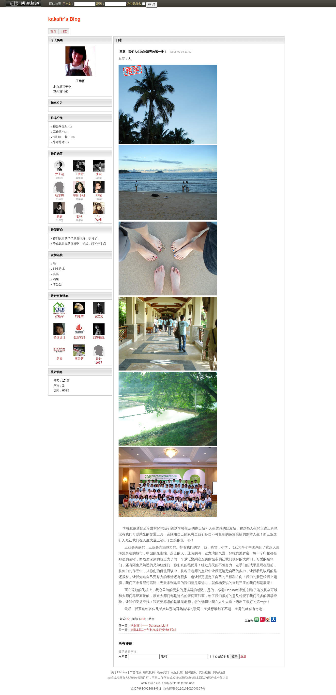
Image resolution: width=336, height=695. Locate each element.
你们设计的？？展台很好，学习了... (76, 238)
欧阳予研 (79, 195)
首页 (53, 31)
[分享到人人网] (273, 621)
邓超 (99, 195)
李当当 (57, 284)
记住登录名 (221, 656)
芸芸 (56, 274)
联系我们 (163, 672)
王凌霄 (79, 174)
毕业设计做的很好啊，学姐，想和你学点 (79, 243)
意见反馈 (177, 672)
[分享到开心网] (262, 621)
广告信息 (135, 672)
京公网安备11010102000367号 (184, 688)
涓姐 (56, 279)
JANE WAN (99, 217)
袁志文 (98, 316)
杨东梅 (59, 195)
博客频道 (23, 3)
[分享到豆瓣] (256, 621)
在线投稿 (149, 672)
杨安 (59, 216)
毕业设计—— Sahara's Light (149, 625)
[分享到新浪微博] (267, 621)
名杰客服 (79, 337)
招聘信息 (191, 672)
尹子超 (59, 174)
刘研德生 (99, 337)
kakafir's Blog (64, 19)
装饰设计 (59, 337)
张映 (99, 174)
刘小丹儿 (59, 269)
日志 (64, 31)
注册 (243, 656)
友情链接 (205, 672)
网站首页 (55, 3)
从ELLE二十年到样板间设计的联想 (153, 629)
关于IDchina (119, 672)
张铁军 (59, 316)
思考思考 (59, 142)
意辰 (59, 358)
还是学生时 (60, 126)
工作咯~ (58, 131)
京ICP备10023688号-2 (146, 688)
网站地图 (219, 672)
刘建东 (79, 316)
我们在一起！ (62, 137)
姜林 (79, 216)
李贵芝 (79, 358)
